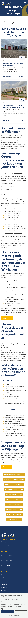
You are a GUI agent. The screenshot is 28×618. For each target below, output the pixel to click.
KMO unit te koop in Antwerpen (13, 209)
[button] (25, 3)
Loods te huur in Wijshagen (14, 519)
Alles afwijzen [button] (21, 611)
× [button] (26, 594)
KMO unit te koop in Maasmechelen (14, 222)
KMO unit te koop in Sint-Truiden (13, 233)
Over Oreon (4, 584)
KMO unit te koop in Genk (11, 217)
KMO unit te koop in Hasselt (12, 213)
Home (3, 574)
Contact (3, 590)
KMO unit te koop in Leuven (12, 215)
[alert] (14, 605)
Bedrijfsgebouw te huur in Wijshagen (14, 479)
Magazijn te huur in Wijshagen (14, 499)
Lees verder (22, 604)
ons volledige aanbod (7, 200)
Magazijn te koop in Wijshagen (14, 494)
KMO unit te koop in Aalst (11, 224)
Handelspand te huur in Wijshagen (14, 489)
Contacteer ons (18, 173)
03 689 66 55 (11, 183)
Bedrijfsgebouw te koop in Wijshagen (14, 474)
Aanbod (3, 578)
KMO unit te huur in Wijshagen (14, 509)
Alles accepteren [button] (8, 611)
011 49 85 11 (9, 190)
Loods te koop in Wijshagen (14, 514)
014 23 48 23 (10, 186)
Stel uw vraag (6, 467)
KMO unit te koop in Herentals (13, 211)
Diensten (3, 581)
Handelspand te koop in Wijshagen (14, 484)
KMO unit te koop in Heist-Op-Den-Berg (15, 228)
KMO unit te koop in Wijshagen (14, 504)
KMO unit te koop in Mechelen (13, 220)
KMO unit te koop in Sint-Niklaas (13, 226)
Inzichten (4, 587)
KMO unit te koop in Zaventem (13, 231)
